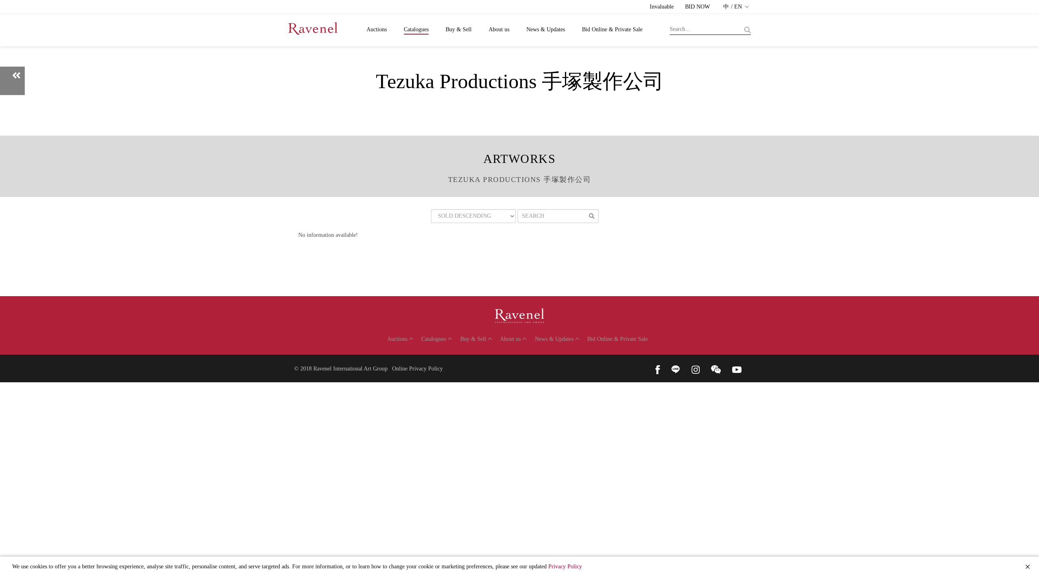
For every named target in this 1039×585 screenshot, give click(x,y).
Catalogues (416, 29)
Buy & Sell (459, 29)
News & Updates (545, 29)
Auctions (376, 29)
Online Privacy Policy (417, 369)
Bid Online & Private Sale (612, 29)
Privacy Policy (565, 566)
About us (499, 29)
